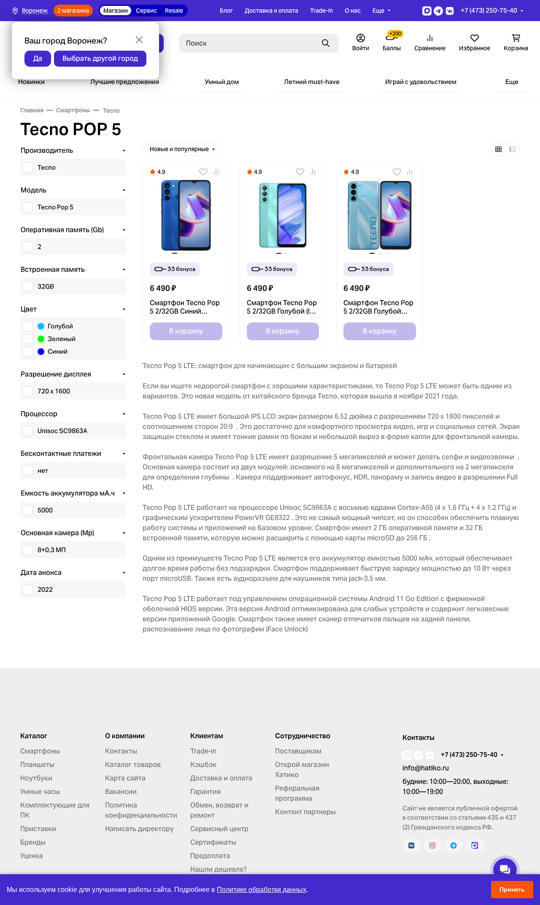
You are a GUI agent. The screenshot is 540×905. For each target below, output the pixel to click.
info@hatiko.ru (425, 768)
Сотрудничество (302, 736)
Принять (512, 889)
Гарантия (205, 791)
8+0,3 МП (52, 550)
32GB (46, 286)
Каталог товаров (133, 764)
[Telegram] (453, 845)
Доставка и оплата (271, 10)
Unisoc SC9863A (62, 431)
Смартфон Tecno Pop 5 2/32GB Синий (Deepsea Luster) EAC (185, 307)
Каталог (33, 736)
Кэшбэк (203, 764)
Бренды (33, 842)
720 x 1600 (54, 391)
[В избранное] (203, 172)
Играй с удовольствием (420, 82)
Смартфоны (40, 751)
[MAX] (474, 845)
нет (43, 470)
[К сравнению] (216, 172)
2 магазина (73, 10)
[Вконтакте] (411, 845)
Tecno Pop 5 (55, 207)
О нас (353, 10)
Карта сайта (125, 778)
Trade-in (321, 10)
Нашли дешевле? (218, 869)
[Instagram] (432, 845)
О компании (125, 736)
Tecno (47, 167)
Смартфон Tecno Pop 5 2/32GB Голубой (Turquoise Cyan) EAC (378, 307)
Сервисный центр (219, 828)
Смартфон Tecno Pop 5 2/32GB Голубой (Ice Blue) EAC (282, 307)
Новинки (31, 82)
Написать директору (139, 828)
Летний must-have (312, 82)
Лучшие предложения (124, 82)
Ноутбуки (36, 778)
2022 (45, 589)
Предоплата (210, 855)
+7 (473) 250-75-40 (489, 10)
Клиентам (206, 736)
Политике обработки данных (261, 889)
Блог (226, 10)
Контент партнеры (305, 811)
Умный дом (222, 82)
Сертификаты (213, 842)
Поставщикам (298, 751)
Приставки (38, 828)
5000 (45, 510)
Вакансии (121, 791)
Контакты (121, 751)
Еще (378, 10)
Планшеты (37, 764)
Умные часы (40, 791)
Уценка (31, 855)
